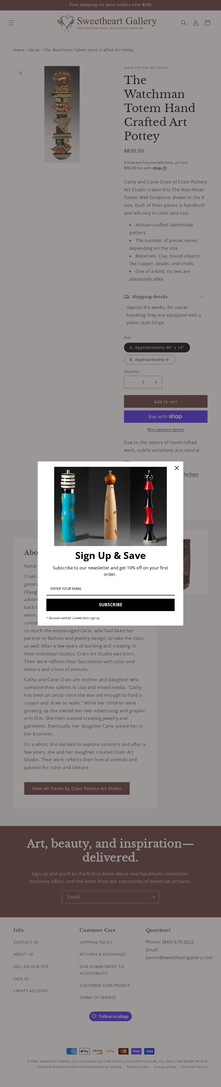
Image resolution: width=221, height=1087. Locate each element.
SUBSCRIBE (110, 605)
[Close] (176, 467)
